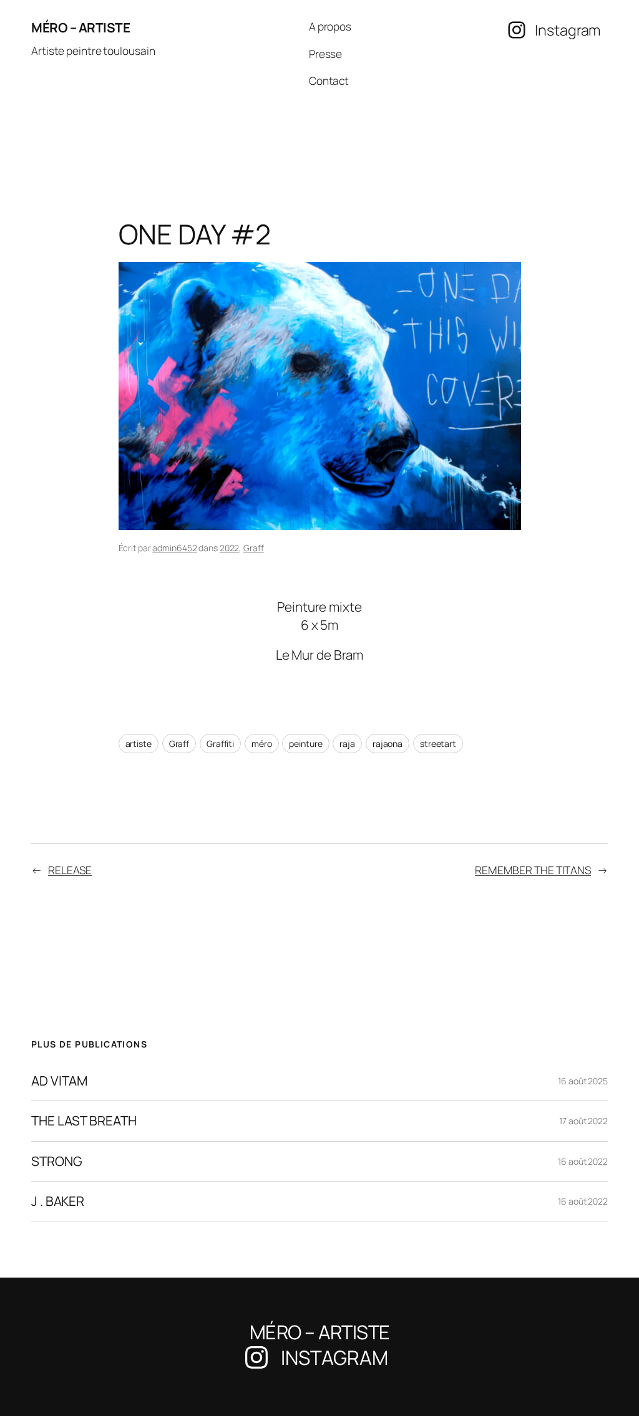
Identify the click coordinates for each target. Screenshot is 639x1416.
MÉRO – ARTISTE (80, 27)
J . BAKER (57, 1201)
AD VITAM (59, 1081)
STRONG (56, 1161)
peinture (305, 743)
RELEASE (70, 869)
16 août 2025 (583, 1081)
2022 (230, 548)
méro (261, 743)
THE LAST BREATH (84, 1121)
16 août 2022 (583, 1161)
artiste (138, 743)
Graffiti (220, 743)
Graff (253, 548)
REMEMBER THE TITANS (533, 869)
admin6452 (174, 548)
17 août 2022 (583, 1121)
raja (347, 743)
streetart (438, 743)
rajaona (387, 743)
